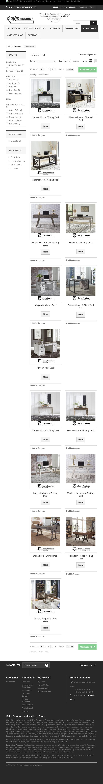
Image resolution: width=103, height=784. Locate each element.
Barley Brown (15, 117)
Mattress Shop (15, 35)
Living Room (13, 28)
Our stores (14, 168)
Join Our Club (27, 705)
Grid (91, 63)
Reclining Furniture (35, 28)
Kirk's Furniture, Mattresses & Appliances (27, 765)
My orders (41, 682)
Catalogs (33, 35)
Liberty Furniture (16, 65)
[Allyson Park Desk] (45, 343)
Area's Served (15, 134)
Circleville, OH (15, 141)
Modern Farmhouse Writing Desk (45, 244)
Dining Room (72, 28)
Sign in (92, 7)
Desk (12, 87)
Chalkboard (14, 124)
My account (44, 677)
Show (61, 61)
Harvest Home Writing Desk (45, 117)
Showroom (10, 682)
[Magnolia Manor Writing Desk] (45, 468)
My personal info (44, 691)
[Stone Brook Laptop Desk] (45, 531)
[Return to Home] (9, 46)
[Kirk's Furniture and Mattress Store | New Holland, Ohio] (20, 20)
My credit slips (43, 685)
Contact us (26, 682)
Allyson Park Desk (45, 367)
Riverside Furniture (14, 71)
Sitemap (25, 711)
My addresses (43, 688)
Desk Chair (14, 90)
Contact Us (83, 7)
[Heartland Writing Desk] (80, 218)
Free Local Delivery (17, 161)
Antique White (16, 113)
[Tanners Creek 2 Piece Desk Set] (80, 281)
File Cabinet (15, 93)
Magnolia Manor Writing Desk (45, 494)
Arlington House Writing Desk (81, 557)
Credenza (14, 83)
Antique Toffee (15, 110)
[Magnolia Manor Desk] (45, 281)
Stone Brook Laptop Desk (45, 555)
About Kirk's (15, 157)
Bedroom (55, 28)
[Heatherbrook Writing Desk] (45, 155)
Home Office (89, 28)
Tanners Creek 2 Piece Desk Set (80, 306)
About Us (72, 7)
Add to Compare (74, 135)
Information (15, 150)
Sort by (33, 61)
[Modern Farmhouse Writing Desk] (45, 218)
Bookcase (14, 80)
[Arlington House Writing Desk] (80, 531)
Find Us (56, 7)
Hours (64, 7)
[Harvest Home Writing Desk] (45, 93)
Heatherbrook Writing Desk (45, 179)
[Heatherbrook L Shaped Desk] (80, 93)
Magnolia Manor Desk (46, 305)
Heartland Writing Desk (81, 242)
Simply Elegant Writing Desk (45, 620)
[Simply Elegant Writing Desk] (45, 594)
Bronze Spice (15, 120)
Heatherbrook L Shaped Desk (81, 119)
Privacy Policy (15, 165)
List (95, 63)
